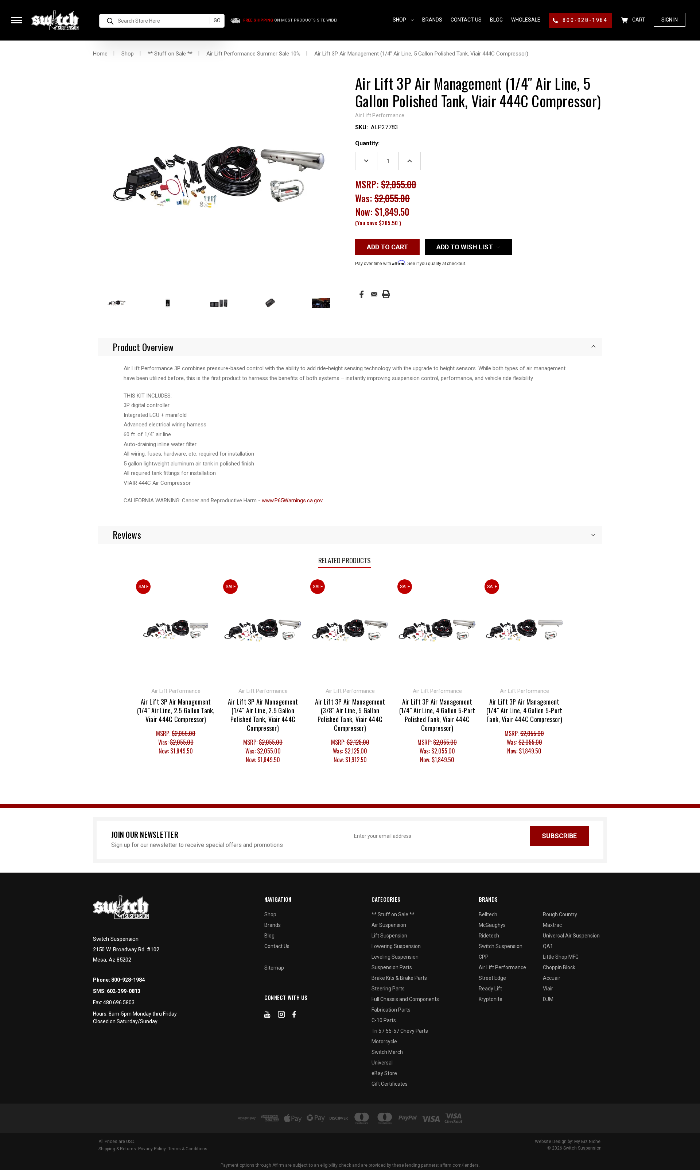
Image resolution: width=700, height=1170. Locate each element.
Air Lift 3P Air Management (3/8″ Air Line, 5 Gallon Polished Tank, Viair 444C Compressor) (350, 715)
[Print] (386, 294)
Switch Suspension (500, 946)
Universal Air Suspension (571, 936)
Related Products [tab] (344, 560)
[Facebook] (361, 294)
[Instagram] (281, 1015)
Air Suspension (389, 925)
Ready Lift (490, 988)
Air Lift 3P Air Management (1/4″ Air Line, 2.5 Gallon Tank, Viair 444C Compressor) (176, 710)
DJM (548, 999)
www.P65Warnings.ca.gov (292, 500)
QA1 (548, 946)
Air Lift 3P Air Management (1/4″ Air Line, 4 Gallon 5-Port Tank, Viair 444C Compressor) (524, 710)
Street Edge (492, 978)
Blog (496, 20)
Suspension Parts (392, 967)
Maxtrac (552, 925)
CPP (484, 957)
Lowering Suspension (396, 946)
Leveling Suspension (395, 957)
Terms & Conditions (187, 1148)
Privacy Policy (152, 1148)
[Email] (374, 294)
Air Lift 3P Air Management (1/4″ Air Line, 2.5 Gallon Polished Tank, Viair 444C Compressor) (263, 715)
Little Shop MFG (561, 957)
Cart (638, 20)
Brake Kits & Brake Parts (399, 978)
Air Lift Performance (502, 967)
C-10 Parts (384, 1020)
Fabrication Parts (391, 1010)
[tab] (350, 347)
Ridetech (489, 936)
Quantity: (367, 143)
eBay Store (384, 1073)
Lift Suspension (389, 936)
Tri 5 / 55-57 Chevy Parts (400, 1031)
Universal (382, 1063)
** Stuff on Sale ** (393, 914)
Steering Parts (388, 988)
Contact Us (466, 20)
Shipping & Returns (117, 1148)
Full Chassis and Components (405, 999)
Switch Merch (387, 1052)
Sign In (669, 20)
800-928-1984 (584, 20)
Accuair (551, 978)
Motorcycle (384, 1041)
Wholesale (525, 20)
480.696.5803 (119, 1002)
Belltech (488, 914)
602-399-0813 (123, 991)
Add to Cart (263, 629)
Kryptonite (490, 999)
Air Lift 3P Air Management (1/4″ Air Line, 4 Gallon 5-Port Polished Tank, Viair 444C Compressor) (437, 715)
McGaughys (492, 925)
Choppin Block (559, 967)
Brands (432, 20)
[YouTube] (267, 1015)
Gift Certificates (390, 1084)
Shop (400, 20)
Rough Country (560, 914)
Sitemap (274, 968)
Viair (548, 988)
